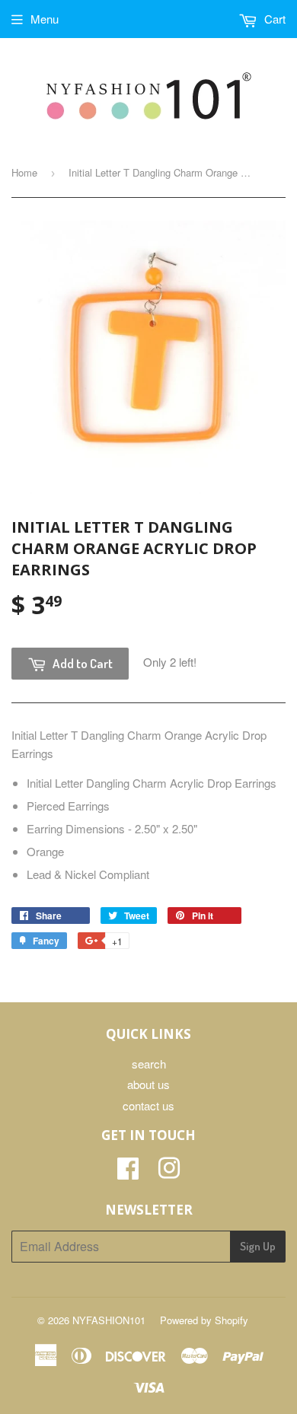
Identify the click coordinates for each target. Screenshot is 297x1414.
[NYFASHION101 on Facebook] (128, 1172)
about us (148, 1084)
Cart (273, 19)
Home (24, 172)
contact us (148, 1105)
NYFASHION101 (108, 1320)
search (149, 1064)
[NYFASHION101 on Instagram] (169, 1172)
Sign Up (258, 1246)
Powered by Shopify (204, 1320)
